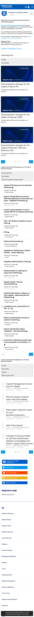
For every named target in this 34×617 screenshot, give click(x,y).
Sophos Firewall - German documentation (13, 283)
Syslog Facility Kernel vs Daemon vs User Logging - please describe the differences (17, 295)
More (12, 14)
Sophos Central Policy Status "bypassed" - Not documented (15, 330)
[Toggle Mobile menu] (31, 7)
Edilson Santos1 (9, 266)
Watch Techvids (10, 483)
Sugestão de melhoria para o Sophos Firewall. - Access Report (17, 251)
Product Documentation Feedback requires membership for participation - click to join (17, 613)
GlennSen (8, 324)
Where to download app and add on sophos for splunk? (16, 319)
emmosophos (9, 237)
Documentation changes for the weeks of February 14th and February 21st (15, 148)
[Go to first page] (15, 162)
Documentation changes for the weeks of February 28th (15, 115)
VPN (5, 232)
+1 (10, 308)
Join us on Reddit (11, 473)
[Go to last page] (19, 162)
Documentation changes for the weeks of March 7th (15, 85)
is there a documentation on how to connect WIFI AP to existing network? (17, 211)
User (28, 7)
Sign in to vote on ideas (3, 383)
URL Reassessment (12, 478)
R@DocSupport (9, 192)
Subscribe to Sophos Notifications (13, 461)
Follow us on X (10, 467)
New (31, 13)
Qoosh (7, 257)
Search (25, 7)
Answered (2, 306)
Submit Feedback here (11, 48)
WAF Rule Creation (14, 425)
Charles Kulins (9, 349)
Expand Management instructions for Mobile (19, 385)
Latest (10, 190)
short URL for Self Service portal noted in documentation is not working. (17, 341)
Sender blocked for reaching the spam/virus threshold (15, 272)
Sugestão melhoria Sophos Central (16, 262)
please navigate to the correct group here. (16, 37)
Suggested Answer (2, 196)
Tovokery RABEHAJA (11, 246)
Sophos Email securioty (12, 241)
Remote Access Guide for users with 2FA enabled (17, 398)
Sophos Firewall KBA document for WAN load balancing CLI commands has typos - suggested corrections (18, 198)
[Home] (9, 6)
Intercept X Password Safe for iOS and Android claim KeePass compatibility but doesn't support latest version (19, 440)
